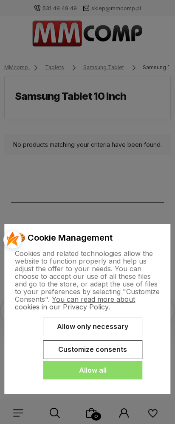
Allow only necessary (92, 326)
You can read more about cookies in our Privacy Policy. (75, 303)
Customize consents (92, 349)
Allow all (93, 370)
